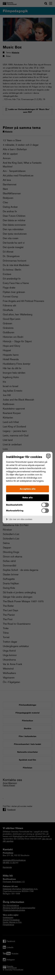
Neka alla (27, 497)
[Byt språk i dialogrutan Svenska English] (48, 456)
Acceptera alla (27, 488)
